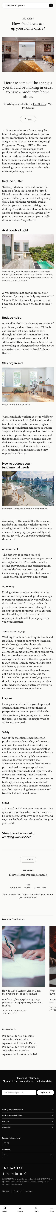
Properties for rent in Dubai (18, 1047)
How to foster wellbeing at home (28, 874)
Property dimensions (11, 1138)
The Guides (39, 104)
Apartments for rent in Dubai (19, 1054)
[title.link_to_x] (3, 1173)
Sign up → (45, 1092)
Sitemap (5, 1191)
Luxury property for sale (12, 1110)
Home (4, 1211)
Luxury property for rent (12, 1115)
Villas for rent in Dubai (15, 1050)
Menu (52, 1211)
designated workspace (33, 134)
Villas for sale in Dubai (15, 1039)
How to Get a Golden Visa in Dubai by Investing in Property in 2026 (21, 992)
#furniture (40, 888)
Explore (5, 1121)
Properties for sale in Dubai (18, 1036)
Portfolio (17, 1191)
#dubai (27, 888)
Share (30, 119)
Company (6, 1127)
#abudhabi (15, 888)
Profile (36, 1211)
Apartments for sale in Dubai (19, 1043)
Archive (29, 1191)
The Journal (9, 894)
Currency (6, 1150)
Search (20, 1211)
